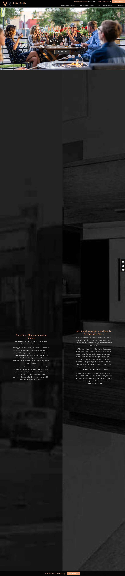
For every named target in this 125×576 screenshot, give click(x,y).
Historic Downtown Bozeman (68, 5)
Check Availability (118, 1)
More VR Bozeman (108, 5)
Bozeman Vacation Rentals (87, 5)
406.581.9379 (92, 1)
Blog (98, 5)
